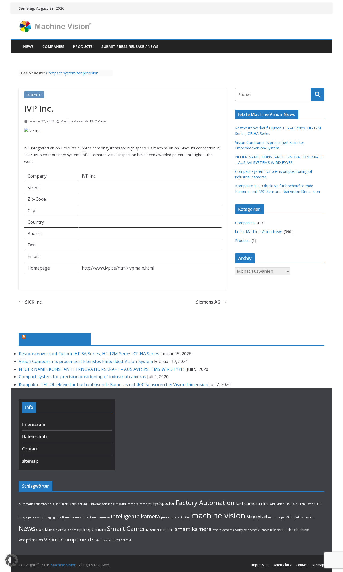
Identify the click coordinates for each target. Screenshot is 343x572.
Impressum (33, 424)
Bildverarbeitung (100, 504)
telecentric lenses (256, 530)
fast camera (248, 503)
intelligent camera (69, 517)
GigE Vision (277, 504)
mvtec (308, 517)
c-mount (119, 503)
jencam (167, 517)
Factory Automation (205, 502)
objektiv (44, 529)
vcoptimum (31, 540)
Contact (30, 449)
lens (176, 517)
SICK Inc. (34, 302)
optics (72, 530)
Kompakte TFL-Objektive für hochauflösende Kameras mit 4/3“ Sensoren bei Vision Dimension (113, 384)
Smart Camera (128, 528)
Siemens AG (208, 302)
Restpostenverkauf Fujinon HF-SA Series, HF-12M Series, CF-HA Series (89, 354)
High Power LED (310, 504)
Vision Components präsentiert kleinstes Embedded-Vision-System (86, 361)
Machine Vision (72, 121)
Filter (265, 503)
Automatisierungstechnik (36, 504)
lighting (185, 517)
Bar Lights (61, 504)
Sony (239, 529)
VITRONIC (121, 540)
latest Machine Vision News (259, 231)
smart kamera (193, 529)
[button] (12, 560)
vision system (105, 540)
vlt (130, 540)
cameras (145, 504)
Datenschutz (35, 436)
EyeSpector (163, 503)
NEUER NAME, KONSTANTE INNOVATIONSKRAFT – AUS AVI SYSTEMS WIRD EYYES (102, 369)
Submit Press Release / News (129, 46)
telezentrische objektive (289, 529)
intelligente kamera (135, 516)
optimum (96, 529)
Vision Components (69, 539)
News (28, 46)
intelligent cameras (96, 517)
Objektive (60, 530)
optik (81, 529)
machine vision (218, 515)
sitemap (30, 461)
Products (83, 46)
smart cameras (162, 529)
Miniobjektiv (294, 517)
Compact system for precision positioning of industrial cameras (74, 75)
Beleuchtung (78, 504)
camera (132, 504)
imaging (49, 517)
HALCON (292, 504)
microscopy (276, 517)
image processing (31, 517)
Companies (53, 46)
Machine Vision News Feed (57, 338)
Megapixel (256, 517)
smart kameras (223, 530)
